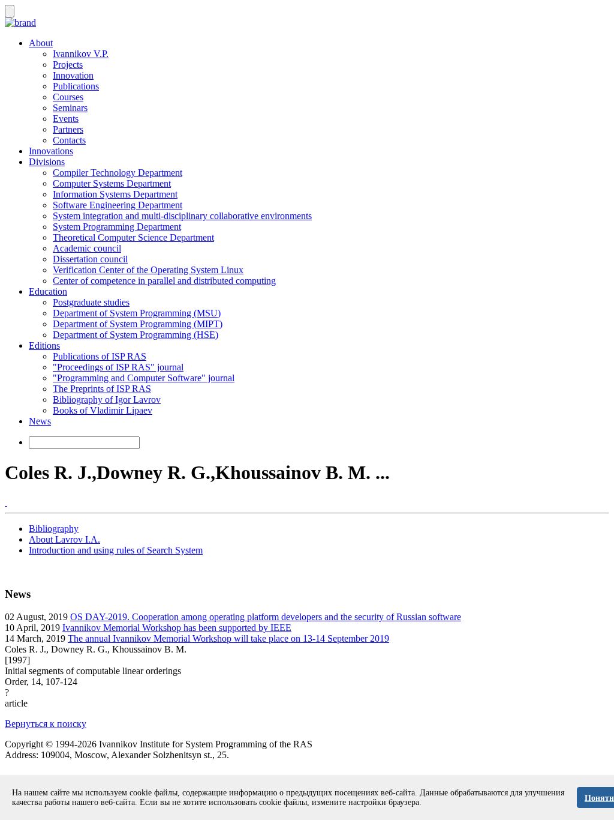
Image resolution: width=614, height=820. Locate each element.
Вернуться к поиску (45, 724)
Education (48, 291)
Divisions (47, 162)
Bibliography (54, 528)
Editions (44, 345)
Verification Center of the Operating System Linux (148, 270)
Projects (68, 64)
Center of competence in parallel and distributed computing (164, 281)
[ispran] (6, 502)
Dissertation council (90, 259)
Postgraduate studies (91, 302)
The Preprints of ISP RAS (102, 389)
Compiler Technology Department (117, 172)
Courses (68, 97)
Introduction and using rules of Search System (116, 550)
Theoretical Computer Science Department (133, 237)
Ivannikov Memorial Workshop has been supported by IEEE (176, 628)
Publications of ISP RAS (99, 356)
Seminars (70, 108)
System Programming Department (117, 227)
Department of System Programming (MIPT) (137, 324)
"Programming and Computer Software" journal (143, 378)
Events (66, 118)
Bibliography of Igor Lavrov (107, 399)
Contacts (69, 140)
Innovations (51, 151)
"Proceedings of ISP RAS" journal (118, 367)
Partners (68, 129)
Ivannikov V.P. (81, 54)
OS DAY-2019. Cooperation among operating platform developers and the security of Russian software (265, 617)
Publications (76, 86)
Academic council (87, 248)
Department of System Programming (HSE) (135, 335)
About (41, 43)
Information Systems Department (115, 194)
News (40, 421)
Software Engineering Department (117, 205)
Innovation (73, 75)
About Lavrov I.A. (64, 539)
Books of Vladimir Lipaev (102, 410)
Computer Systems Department (112, 183)
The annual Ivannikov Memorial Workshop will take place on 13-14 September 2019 (228, 638)
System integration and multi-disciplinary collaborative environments (182, 216)
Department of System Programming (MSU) (137, 313)
